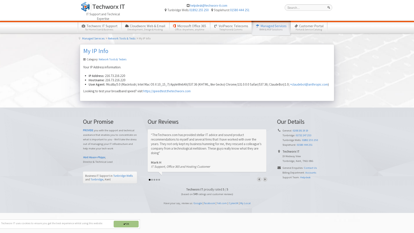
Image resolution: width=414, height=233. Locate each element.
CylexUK (233, 203)
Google (197, 203)
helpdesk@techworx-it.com (208, 5)
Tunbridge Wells (123, 176)
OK (127, 223)
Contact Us (310, 168)
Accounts (310, 172)
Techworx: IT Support (101, 27)
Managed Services (273, 27)
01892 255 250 (199, 10)
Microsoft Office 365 (190, 27)
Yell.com (222, 203)
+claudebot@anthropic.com (309, 84)
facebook (209, 203)
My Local (245, 203)
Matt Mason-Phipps (94, 157)
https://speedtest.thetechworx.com (167, 91)
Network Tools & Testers (112, 59)
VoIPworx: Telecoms (233, 27)
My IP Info (95, 51)
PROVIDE (88, 130)
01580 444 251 (239, 10)
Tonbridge (97, 179)
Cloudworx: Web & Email (146, 27)
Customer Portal (310, 27)
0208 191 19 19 (300, 130)
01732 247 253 (303, 135)
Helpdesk (305, 177)
